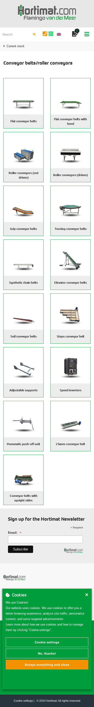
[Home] (47, 13)
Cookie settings (47, 642)
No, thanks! (47, 653)
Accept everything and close (47, 664)
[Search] (34, 34)
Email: (14, 532)
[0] (75, 35)
